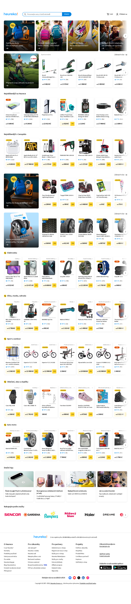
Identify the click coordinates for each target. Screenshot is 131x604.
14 (49, 410)
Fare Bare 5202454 (65, 406)
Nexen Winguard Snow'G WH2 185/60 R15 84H (104, 235)
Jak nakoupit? (32, 548)
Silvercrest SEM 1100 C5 (85, 155)
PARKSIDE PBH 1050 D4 (67, 155)
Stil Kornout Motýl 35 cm (121, 196)
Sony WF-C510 (118, 277)
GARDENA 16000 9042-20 (30, 320)
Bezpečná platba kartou (35, 565)
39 (121, 410)
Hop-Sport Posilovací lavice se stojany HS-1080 (121, 363)
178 (67, 281)
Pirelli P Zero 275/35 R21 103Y (66, 235)
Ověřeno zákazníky (82, 548)
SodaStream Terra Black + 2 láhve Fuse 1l (48, 156)
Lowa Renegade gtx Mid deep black (121, 406)
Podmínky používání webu (88, 583)
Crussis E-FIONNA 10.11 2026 (103, 363)
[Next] (125, 36)
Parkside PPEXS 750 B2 (85, 320)
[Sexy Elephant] (70, 515)
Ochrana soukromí (33, 562)
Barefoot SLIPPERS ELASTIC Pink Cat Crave (85, 406)
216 (103, 453)
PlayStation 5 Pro (47, 115)
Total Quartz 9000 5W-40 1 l (103, 449)
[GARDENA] (32, 515)
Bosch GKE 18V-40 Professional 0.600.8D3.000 (120, 76)
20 (49, 453)
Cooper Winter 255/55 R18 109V (84, 235)
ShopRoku (79, 551)
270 (121, 160)
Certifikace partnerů (82, 556)
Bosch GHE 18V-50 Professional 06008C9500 (102, 76)
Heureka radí (32, 554)
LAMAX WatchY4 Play (102, 277)
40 (121, 281)
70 (30, 453)
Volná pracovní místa (10, 556)
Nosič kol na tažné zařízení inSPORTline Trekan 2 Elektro (66, 449)
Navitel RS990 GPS (11, 449)
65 (103, 119)
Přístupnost (8, 571)
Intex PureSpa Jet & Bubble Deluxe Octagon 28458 (103, 116)
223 (31, 119)
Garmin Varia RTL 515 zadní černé (120, 156)
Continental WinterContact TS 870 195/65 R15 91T (30, 449)
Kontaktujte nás (104, 546)
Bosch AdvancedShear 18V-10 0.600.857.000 (84, 76)
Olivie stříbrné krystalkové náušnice (48, 406)
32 (85, 80)
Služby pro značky (57, 559)
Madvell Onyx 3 (118, 115)
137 (103, 281)
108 (67, 160)
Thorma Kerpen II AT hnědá (120, 320)
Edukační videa (56, 568)
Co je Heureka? (8, 548)
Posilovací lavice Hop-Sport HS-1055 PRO (66, 363)
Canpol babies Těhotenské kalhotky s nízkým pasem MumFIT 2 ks (103, 406)
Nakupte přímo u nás (34, 556)
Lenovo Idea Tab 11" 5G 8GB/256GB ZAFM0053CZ (13, 277)
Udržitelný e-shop (81, 562)
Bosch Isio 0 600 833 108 (66, 76)
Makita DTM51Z (64, 320)
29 (67, 80)
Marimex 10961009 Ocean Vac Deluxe (101, 320)
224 (31, 281)
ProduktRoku (80, 554)
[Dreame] (109, 515)
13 (67, 324)
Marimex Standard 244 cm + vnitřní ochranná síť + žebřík (12, 363)
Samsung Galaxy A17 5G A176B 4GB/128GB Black (31, 116)
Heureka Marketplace (58, 556)
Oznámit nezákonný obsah (12, 568)
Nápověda (55, 571)
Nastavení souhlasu (34, 559)
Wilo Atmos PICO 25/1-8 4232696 (13, 320)
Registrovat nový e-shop (59, 551)
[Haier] (89, 515)
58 (12, 119)
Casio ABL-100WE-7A (30, 406)
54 (67, 119)
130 (85, 453)
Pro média (7, 559)
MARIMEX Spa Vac (47, 320)
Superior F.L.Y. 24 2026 (48, 362)
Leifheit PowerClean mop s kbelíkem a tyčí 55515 (66, 116)
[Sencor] (13, 515)
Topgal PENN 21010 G (66, 195)
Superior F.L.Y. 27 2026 (30, 362)
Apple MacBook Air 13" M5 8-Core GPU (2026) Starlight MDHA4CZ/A (31, 156)
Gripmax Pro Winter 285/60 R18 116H (48, 235)
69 (12, 453)
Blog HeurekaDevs (10, 565)
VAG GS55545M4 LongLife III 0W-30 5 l (84, 449)
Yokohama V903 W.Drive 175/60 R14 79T (122, 235)
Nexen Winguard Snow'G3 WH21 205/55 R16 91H (48, 449)
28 (85, 119)
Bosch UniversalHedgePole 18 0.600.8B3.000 (49, 76)
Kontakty (7, 551)
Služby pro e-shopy (58, 554)
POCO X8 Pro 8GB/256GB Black (47, 277)
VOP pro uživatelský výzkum (37, 568)
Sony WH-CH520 (65, 277)
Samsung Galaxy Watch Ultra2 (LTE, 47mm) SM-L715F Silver (85, 277)
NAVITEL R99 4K (119, 449)
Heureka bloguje (9, 562)
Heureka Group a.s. (56, 583)
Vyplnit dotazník (104, 556)
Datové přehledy (57, 562)
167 (85, 281)
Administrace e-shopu (59, 548)
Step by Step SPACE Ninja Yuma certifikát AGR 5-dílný (84, 196)
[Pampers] (51, 515)
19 (49, 80)
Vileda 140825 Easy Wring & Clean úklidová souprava (103, 156)
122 (12, 160)
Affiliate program (57, 565)
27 (121, 324)
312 (121, 119)
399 (103, 160)
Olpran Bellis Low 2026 (85, 362)
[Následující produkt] (125, 72)
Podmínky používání (10, 554)
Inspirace (78, 559)
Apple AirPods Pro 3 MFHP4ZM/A (12, 156)
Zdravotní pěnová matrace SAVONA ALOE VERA (12, 116)
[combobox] (42, 14)
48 (49, 160)
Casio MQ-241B (10, 406)
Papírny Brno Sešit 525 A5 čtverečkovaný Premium (103, 196)
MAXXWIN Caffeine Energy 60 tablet (83, 116)
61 (49, 119)
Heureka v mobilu (33, 551)
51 (49, 324)
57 (121, 453)
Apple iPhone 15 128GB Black (31, 277)
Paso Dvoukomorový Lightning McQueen (48, 196)
